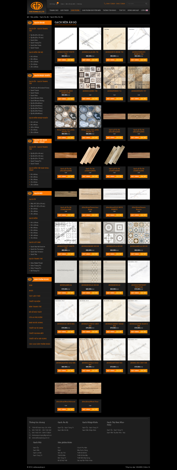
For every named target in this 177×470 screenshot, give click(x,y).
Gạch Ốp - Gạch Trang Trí (38, 30)
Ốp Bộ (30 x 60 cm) (37, 35)
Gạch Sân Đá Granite (38, 247)
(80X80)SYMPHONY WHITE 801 (138, 286)
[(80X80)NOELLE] (114, 272)
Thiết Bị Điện (34, 301)
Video (62, 4)
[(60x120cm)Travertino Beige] (90, 194)
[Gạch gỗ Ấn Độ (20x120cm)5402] (66, 155)
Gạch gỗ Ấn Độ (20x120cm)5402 (66, 170)
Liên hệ (144, 10)
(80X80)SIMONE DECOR (90, 246)
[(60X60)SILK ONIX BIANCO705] (66, 77)
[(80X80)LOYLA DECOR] (114, 233)
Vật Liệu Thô (34, 296)
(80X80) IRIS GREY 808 (138, 363)
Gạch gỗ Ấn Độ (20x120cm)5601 (138, 131)
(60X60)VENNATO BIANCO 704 (138, 53)
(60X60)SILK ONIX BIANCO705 (66, 92)
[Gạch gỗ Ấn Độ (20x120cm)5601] (139, 116)
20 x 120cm (34, 67)
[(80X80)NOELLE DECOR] (90, 272)
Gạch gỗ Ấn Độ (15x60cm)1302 (65, 208)
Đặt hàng (62, 60)
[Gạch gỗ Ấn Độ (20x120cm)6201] (114, 116)
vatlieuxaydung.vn (39, 467)
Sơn (30, 285)
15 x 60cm (34, 64)
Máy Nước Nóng (36, 323)
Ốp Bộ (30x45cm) (37, 103)
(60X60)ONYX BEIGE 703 (114, 52)
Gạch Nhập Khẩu (42, 75)
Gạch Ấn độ (44, 17)
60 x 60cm (34, 56)
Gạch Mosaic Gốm (37, 98)
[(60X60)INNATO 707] (139, 77)
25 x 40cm (34, 214)
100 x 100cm (35, 127)
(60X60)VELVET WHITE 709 (65, 247)
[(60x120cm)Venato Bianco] (139, 194)
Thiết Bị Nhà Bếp (36, 333)
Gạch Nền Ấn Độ (56, 17)
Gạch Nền (33, 218)
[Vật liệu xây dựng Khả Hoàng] (37, 7)
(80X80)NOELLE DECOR (90, 285)
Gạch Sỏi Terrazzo (37, 249)
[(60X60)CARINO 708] (90, 77)
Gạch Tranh (35, 48)
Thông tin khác (109, 10)
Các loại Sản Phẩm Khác (39, 344)
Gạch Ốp (32, 199)
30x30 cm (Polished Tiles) (40, 88)
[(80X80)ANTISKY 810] (114, 349)
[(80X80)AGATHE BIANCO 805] (139, 310)
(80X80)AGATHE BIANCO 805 (139, 325)
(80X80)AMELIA (66, 285)
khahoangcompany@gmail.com (42, 435)
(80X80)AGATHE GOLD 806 (65, 363)
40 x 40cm (34, 235)
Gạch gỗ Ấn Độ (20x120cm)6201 (114, 131)
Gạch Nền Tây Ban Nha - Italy (39, 169)
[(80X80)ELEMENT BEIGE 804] (114, 310)
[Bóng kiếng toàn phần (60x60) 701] (90, 116)
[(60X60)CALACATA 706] (90, 39)
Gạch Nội (38, 193)
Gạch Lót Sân (35, 242)
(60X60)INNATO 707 (138, 91)
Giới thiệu (64, 10)
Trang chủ (54, 10)
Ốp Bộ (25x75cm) (37, 108)
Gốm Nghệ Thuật (37, 263)
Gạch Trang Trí (36, 43)
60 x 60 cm (34, 122)
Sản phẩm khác (41, 279)
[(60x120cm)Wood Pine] (90, 388)
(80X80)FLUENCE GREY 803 (90, 325)
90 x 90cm (34, 179)
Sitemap (79, 4)
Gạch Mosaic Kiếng (37, 101)
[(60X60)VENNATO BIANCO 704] (139, 39)
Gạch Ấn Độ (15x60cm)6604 (90, 170)
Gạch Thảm (35, 93)
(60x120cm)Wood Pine (90, 402)
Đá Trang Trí (35, 271)
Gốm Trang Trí (36, 266)
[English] (147, 10)
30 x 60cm (34, 209)
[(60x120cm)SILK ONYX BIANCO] (114, 194)
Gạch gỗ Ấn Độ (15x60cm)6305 (114, 170)
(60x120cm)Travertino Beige (90, 208)
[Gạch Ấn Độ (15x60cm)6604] (90, 155)
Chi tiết (70, 60)
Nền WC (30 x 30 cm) (38, 204)
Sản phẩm (75, 10)
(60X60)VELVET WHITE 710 (65, 53)
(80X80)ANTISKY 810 (114, 363)
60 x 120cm (34, 62)
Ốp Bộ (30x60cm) (36, 106)
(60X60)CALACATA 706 (90, 52)
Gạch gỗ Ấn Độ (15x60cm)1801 (138, 170)
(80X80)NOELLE (114, 285)
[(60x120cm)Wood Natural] (66, 388)
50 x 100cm (34, 225)
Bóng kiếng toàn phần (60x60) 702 (66, 131)
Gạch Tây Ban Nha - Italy (40, 141)
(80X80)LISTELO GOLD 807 (90, 364)
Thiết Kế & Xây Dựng (38, 339)
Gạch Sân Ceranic (37, 252)
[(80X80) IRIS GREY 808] (139, 349)
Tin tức (122, 10)
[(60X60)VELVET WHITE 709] (66, 233)
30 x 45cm (34, 211)
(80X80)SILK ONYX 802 (65, 324)
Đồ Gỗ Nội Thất (35, 312)
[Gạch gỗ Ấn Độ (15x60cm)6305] (114, 155)
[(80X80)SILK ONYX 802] (66, 310)
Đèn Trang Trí (35, 307)
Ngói (31, 291)
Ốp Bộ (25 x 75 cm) (37, 38)
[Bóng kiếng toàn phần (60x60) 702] (66, 116)
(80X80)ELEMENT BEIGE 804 (114, 325)
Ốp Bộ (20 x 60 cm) (37, 153)
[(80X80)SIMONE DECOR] (90, 233)
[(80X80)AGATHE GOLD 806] (66, 349)
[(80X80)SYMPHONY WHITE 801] (139, 272)
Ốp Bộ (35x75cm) (37, 111)
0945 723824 (120, 4)
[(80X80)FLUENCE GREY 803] (90, 310)
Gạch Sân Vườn (36, 45)
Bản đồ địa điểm (70, 4)
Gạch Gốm (34, 40)
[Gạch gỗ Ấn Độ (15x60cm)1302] (66, 194)
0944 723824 (110, 4)
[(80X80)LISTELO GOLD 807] (90, 349)
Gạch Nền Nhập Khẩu (38, 118)
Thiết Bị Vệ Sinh (36, 328)
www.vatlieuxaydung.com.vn (40, 438)
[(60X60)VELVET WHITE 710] (66, 39)
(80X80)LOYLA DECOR (114, 246)
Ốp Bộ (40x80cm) (37, 113)
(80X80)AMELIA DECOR (138, 246)
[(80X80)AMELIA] (66, 272)
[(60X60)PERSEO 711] (114, 77)
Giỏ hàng (54, 4)
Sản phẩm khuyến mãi (91, 10)
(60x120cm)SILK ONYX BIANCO (114, 208)
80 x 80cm (34, 59)
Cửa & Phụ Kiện (35, 317)
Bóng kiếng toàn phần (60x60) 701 (90, 131)
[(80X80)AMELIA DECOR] (139, 233)
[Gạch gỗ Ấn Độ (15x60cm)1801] (139, 155)
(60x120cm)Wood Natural (65, 402)
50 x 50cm (34, 233)
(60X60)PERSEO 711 (114, 91)
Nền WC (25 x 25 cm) (38, 206)
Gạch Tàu (34, 254)
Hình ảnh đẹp (133, 10)
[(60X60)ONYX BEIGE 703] (114, 39)
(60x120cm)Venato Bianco (139, 208)
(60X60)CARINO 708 (90, 91)
